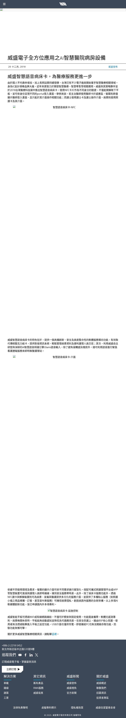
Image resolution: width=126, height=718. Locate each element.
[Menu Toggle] (4, 4)
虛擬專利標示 (48, 707)
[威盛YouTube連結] (19, 654)
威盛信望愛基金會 (105, 707)
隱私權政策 (77, 707)
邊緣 (6, 688)
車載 (6, 683)
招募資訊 (101, 693)
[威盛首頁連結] (63, 643)
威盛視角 (72, 688)
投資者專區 (102, 697)
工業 (6, 697)
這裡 (54, 634)
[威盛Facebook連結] (24, 654)
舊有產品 (38, 683)
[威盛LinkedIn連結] (30, 654)
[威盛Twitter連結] (35, 654)
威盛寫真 (38, 693)
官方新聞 (72, 693)
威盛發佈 (113, 66)
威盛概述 (101, 683)
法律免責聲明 (20, 707)
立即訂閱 (11, 669)
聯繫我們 (101, 688)
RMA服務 (38, 688)
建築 (6, 693)
